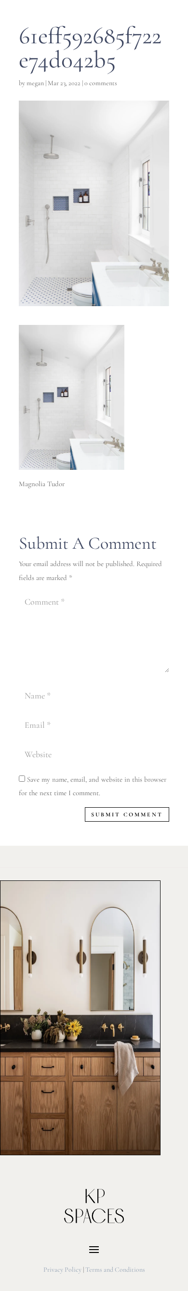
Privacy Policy (62, 1269)
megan (35, 83)
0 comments (100, 83)
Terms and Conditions (115, 1269)
